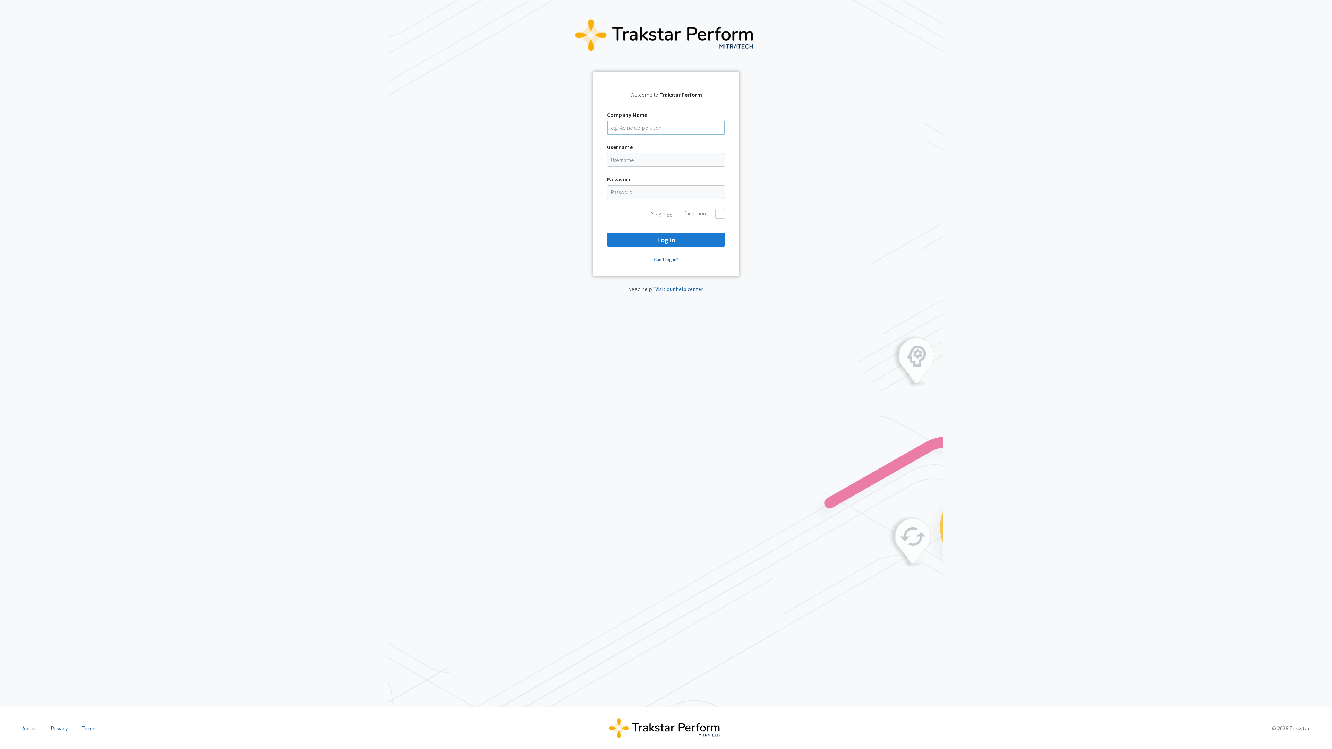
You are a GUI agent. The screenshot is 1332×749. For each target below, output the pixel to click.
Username (620, 147)
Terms (89, 728)
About (29, 728)
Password (619, 179)
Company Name (627, 114)
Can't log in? (666, 259)
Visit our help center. (679, 288)
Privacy (59, 728)
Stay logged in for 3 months (681, 213)
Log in (666, 239)
